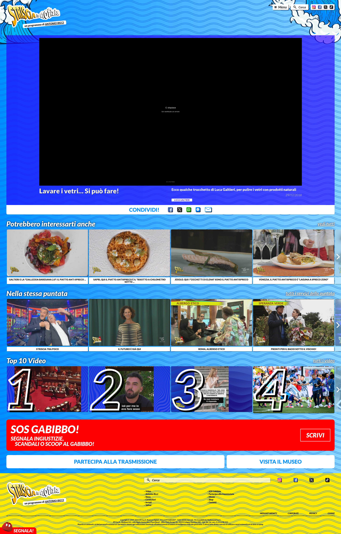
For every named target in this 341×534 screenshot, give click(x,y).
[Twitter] (325, 7)
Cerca (302, 7)
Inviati (148, 502)
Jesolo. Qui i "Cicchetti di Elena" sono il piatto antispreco (211, 279)
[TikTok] (331, 7)
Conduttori (150, 499)
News (148, 496)
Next (338, 256)
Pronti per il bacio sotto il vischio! (293, 349)
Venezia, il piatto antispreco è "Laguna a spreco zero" (293, 279)
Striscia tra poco (47, 349)
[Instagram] (314, 7)
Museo (212, 496)
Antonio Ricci (151, 494)
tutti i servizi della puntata (310, 293)
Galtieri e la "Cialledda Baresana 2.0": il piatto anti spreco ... (47, 279)
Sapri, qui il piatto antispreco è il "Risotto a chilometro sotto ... (129, 280)
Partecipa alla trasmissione (115, 461)
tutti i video (324, 360)
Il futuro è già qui (129, 349)
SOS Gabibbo (215, 491)
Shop (211, 499)
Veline (148, 505)
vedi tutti (326, 224)
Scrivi (315, 435)
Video (148, 491)
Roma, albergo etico (211, 349)
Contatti (212, 502)
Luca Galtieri (182, 200)
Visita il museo (280, 461)
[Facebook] (319, 7)
